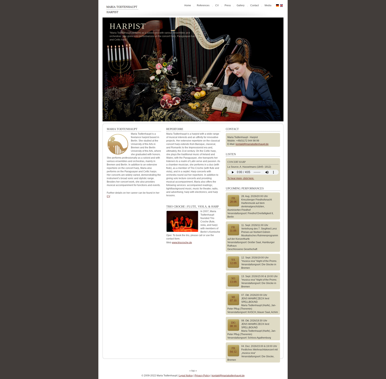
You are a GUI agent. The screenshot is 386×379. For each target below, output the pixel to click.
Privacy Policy (202, 375)
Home (187, 5)
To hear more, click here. (240, 178)
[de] (277, 5)
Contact (254, 5)
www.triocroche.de (182, 242)
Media (268, 5)
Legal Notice (186, 375)
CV (217, 5)
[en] (281, 5)
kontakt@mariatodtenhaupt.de (252, 144)
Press (228, 5)
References (203, 5)
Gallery (240, 5)
